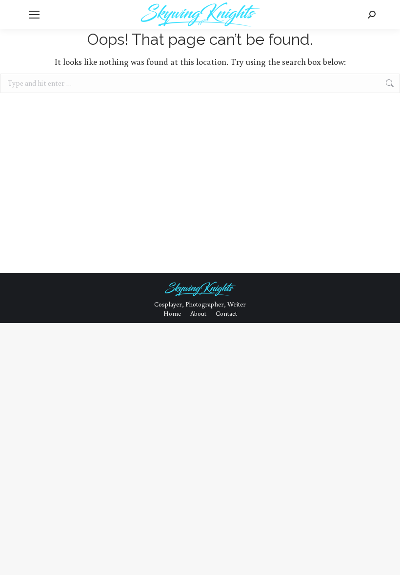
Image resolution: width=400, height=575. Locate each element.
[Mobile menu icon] (34, 14)
